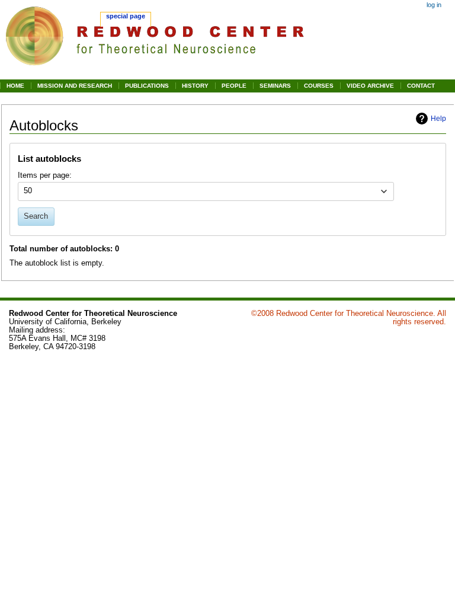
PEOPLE (234, 85)
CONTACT (421, 85)
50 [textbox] (28, 191)
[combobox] (206, 191)
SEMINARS (275, 85)
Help (438, 118)
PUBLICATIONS (147, 85)
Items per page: (45, 175)
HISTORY (195, 85)
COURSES (319, 85)
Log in (434, 4)
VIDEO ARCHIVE (370, 85)
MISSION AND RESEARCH (74, 85)
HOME (15, 85)
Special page (125, 16)
